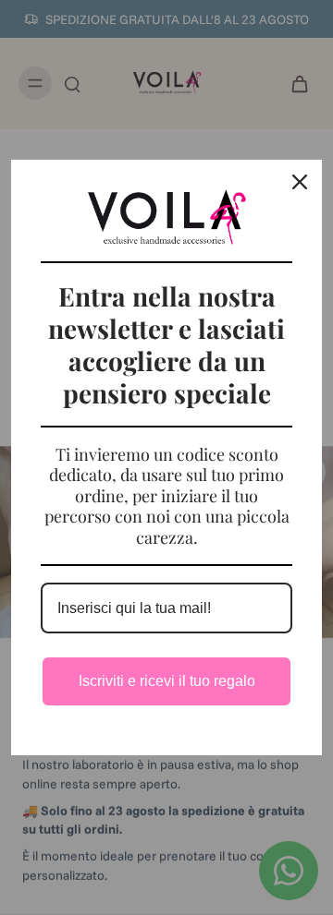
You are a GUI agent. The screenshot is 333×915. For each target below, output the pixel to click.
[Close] (300, 182)
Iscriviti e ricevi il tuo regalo (167, 681)
